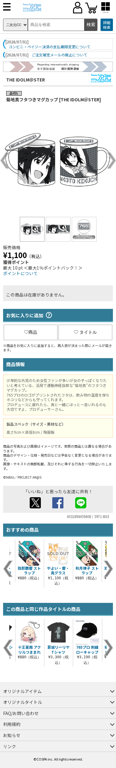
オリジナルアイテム (22, 691)
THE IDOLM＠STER (25, 80)
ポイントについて (20, 273)
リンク (9, 746)
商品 (32, 332)
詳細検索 (106, 25)
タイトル (88, 332)
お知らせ (11, 735)
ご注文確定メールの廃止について (59, 54)
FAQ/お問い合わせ (21, 713)
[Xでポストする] (35, 506)
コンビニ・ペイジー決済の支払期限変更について (49, 46)
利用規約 (11, 724)
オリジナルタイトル (22, 702)
